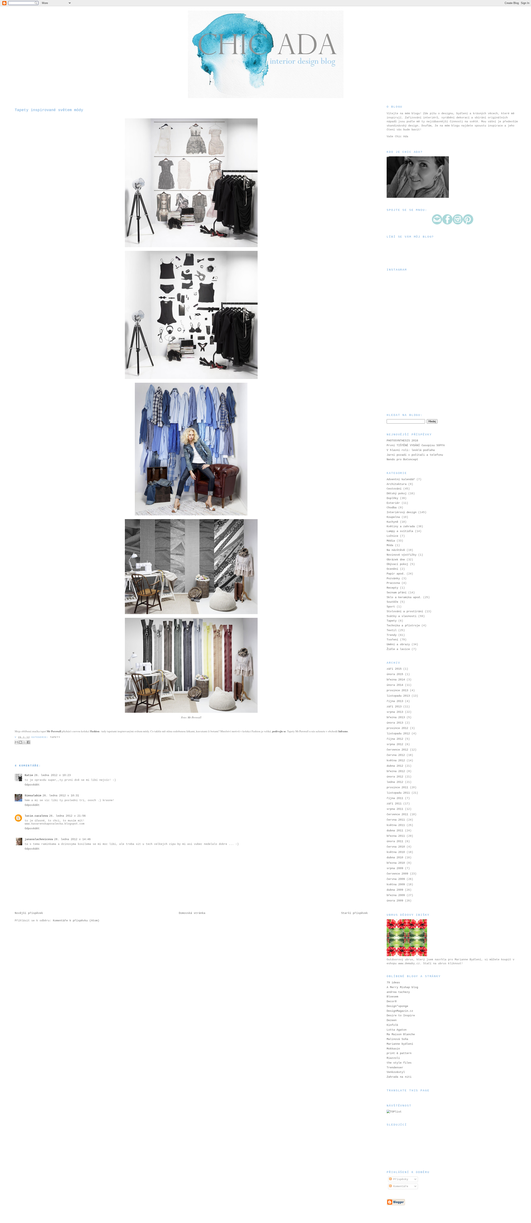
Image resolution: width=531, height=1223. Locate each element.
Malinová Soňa (397, 1039)
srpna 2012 (395, 744)
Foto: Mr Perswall (191, 717)
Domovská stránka (192, 913)
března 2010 (396, 863)
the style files (399, 1062)
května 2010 (396, 852)
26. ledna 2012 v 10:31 (61, 795)
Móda (390, 545)
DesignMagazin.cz (400, 1011)
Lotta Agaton (397, 1029)
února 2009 (395, 900)
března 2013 (396, 717)
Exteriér (393, 503)
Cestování (394, 488)
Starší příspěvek (354, 913)
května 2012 (396, 760)
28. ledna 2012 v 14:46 (72, 839)
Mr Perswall (54, 731)
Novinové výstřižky (402, 554)
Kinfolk (392, 1025)
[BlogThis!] (20, 742)
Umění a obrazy (398, 644)
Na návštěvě (396, 550)
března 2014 (396, 679)
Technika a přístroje (403, 625)
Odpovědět (32, 784)
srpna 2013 (395, 712)
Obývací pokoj (397, 564)
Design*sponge (397, 1006)
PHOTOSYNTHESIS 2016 (402, 440)
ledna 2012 (395, 782)
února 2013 (395, 722)
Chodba (392, 507)
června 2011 (396, 819)
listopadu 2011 (398, 792)
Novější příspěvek (29, 913)
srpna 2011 (395, 809)
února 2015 (395, 674)
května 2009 (396, 884)
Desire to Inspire (401, 1015)
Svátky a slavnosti (402, 616)
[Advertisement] (407, 382)
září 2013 (394, 706)
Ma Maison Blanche (401, 1034)
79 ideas (393, 982)
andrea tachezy (398, 992)
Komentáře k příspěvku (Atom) (76, 920)
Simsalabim (33, 795)
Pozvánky (393, 578)
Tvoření (392, 639)
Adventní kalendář (401, 479)
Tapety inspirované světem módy (49, 110)
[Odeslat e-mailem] (17, 742)
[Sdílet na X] (24, 742)
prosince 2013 (397, 690)
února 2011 (395, 841)
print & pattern (399, 1053)
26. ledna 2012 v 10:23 (52, 775)
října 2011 (395, 798)
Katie (29, 775)
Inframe (343, 731)
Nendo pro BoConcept (402, 459)
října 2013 (395, 701)
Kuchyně (392, 521)
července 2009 (397, 873)
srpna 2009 (395, 868)
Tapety (55, 737)
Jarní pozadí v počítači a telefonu (415, 455)
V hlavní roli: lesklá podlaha (411, 450)
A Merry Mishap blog (402, 987)
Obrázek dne (396, 559)
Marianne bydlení (400, 1044)
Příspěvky (400, 1179)
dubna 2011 (395, 830)
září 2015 (394, 668)
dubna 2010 (395, 857)
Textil (392, 630)
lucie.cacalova (36, 815)
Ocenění (392, 569)
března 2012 (396, 771)
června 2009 (396, 879)
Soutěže (392, 602)
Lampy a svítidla (400, 531)
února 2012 (395, 776)
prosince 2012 (397, 728)
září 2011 (394, 803)
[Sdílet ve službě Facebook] (28, 742)
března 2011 (396, 836)
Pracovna (393, 583)
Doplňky (392, 498)
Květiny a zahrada (401, 526)
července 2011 (397, 814)
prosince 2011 (397, 787)
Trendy (392, 635)
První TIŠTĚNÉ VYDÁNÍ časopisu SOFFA (416, 445)
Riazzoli (393, 1058)
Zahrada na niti (399, 1076)
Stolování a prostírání (405, 611)
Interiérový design (402, 512)
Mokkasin (393, 1048)
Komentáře (400, 1186)
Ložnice (392, 536)
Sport (391, 606)
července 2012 (397, 749)
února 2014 (395, 685)
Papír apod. (396, 573)
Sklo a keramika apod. (404, 597)
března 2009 (396, 895)
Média (391, 540)
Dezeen (392, 1020)
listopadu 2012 (398, 733)
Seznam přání (397, 592)
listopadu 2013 (398, 695)
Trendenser (395, 1067)
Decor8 (392, 1001)
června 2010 (396, 846)
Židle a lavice (398, 649)
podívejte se (279, 731)
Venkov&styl (396, 1072)
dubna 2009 (395, 889)
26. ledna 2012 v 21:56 (67, 815)
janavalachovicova (39, 839)
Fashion (94, 731)
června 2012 (396, 755)
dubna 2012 (395, 766)
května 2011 (396, 825)
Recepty (392, 587)
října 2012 (395, 739)
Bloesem (392, 996)
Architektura (397, 484)
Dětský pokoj (397, 493)
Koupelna (393, 517)
